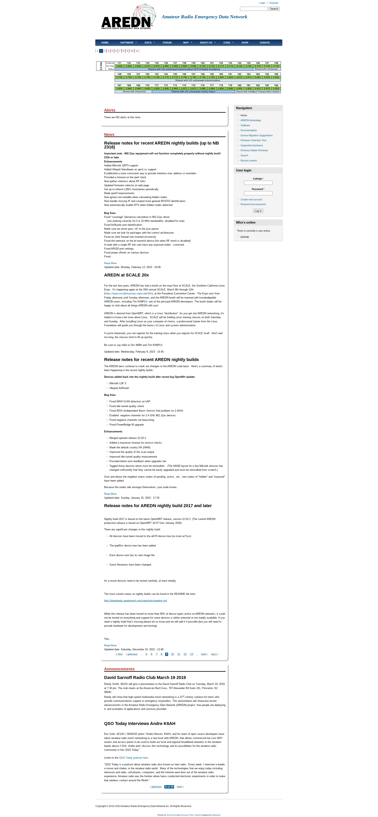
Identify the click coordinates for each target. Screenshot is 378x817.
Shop (245, 42)
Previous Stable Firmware (254, 150)
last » (214, 654)
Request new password (253, 204)
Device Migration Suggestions (257, 135)
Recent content (249, 160)
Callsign (258, 178)
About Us (203, 42)
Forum (167, 42)
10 (131, 50)
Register (274, 3)
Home (104, 42)
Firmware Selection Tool (253, 140)
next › (204, 654)
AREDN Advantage (251, 120)
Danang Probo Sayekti (191, 815)
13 (191, 654)
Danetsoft (171, 815)
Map (183, 42)
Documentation (249, 130)
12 (185, 654)
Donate (265, 42)
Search (244, 155)
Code (224, 42)
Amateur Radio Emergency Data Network (204, 16)
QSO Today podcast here (133, 757)
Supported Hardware (252, 145)
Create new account (251, 199)
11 (136, 50)
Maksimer (216, 815)
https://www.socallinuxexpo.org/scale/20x (128, 293)
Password (258, 189)
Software (123, 42)
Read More (110, 263)
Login (262, 3)
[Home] (128, 30)
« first (119, 654)
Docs (145, 42)
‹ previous (131, 654)
